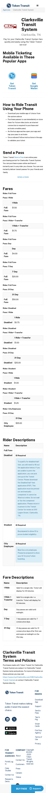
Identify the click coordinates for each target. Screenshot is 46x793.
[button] (37, 5)
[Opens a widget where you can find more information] (35, 789)
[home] (18, 5)
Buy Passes (23, 788)
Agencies (6, 10)
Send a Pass (19, 157)
